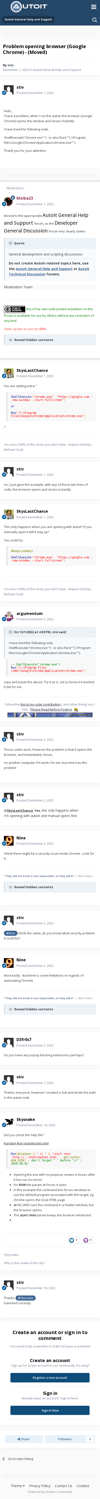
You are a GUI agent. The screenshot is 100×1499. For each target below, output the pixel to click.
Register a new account (50, 1377)
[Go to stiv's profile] (9, 90)
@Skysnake (25, 1298)
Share (25, 1439)
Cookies (83, 1485)
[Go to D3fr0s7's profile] (9, 1043)
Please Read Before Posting (51, 709)
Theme (17, 1485)
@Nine (10, 933)
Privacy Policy (39, 1485)
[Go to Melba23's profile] (9, 201)
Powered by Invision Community (50, 1492)
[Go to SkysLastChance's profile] (9, 373)
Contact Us (63, 1485)
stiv (11, 65)
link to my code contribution (40, 704)
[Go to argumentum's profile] (9, 616)
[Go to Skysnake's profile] (9, 1122)
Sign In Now (50, 1410)
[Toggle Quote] (11, 243)
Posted (35, 93)
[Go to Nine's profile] (9, 841)
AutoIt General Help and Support (57, 70)
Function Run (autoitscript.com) (26, 1143)
